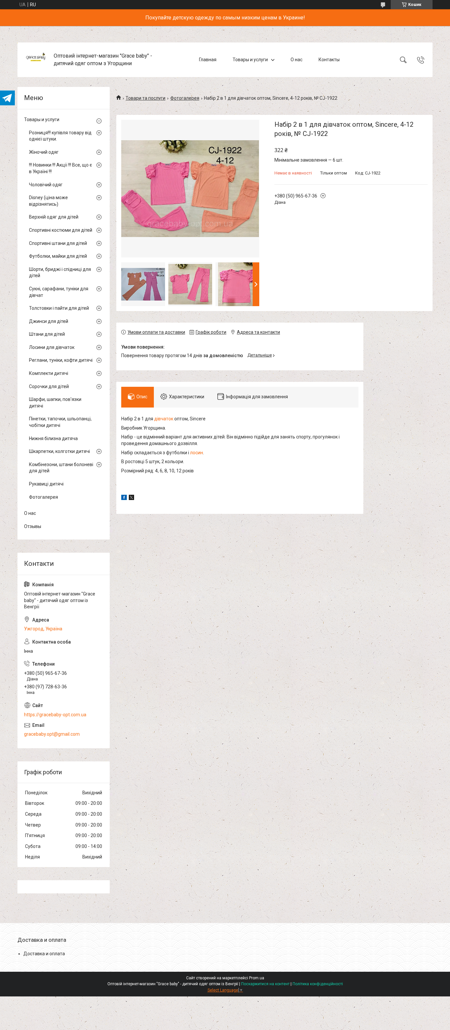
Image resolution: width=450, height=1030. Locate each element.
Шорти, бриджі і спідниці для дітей (60, 272)
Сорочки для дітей (49, 386)
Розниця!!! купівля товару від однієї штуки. (60, 136)
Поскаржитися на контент (265, 984)
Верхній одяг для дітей (53, 217)
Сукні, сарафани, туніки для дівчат (58, 292)
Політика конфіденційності (318, 984)
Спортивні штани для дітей (58, 243)
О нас (296, 59)
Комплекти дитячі (48, 373)
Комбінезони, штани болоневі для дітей (61, 468)
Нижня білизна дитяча (53, 438)
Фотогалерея (184, 98)
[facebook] (124, 498)
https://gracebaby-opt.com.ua (55, 714)
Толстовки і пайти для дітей (59, 308)
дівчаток (163, 418)
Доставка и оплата (44, 953)
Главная (207, 59)
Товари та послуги (145, 98)
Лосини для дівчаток (51, 347)
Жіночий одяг (44, 152)
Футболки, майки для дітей (58, 256)
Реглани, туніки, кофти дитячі (61, 360)
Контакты (329, 59)
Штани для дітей (47, 334)
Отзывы (32, 526)
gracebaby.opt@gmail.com (52, 734)
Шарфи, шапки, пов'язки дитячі (55, 403)
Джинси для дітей (48, 321)
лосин (196, 452)
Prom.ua (256, 978)
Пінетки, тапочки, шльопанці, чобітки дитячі (60, 422)
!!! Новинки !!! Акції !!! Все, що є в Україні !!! (60, 168)
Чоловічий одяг (46, 184)
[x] (131, 498)
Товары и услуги (250, 59)
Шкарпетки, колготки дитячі (59, 451)
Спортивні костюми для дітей (60, 230)
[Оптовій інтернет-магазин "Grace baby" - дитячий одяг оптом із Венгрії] (36, 59)
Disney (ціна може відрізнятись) (48, 201)
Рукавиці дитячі (46, 484)
